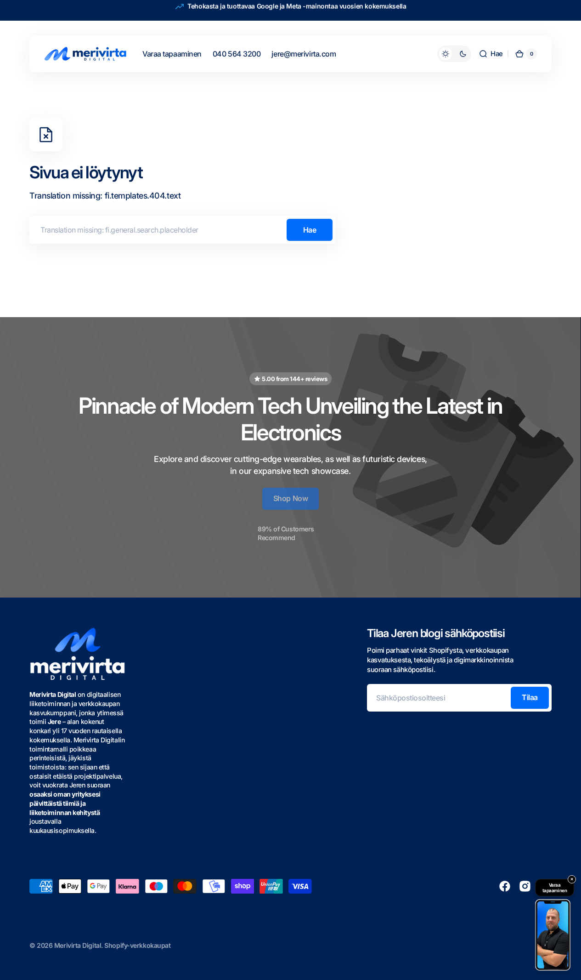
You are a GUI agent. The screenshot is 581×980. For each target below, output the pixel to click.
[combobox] (182, 230)
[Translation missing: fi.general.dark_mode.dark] (454, 54)
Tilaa (530, 697)
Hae (309, 229)
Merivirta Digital (77, 945)
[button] (491, 54)
